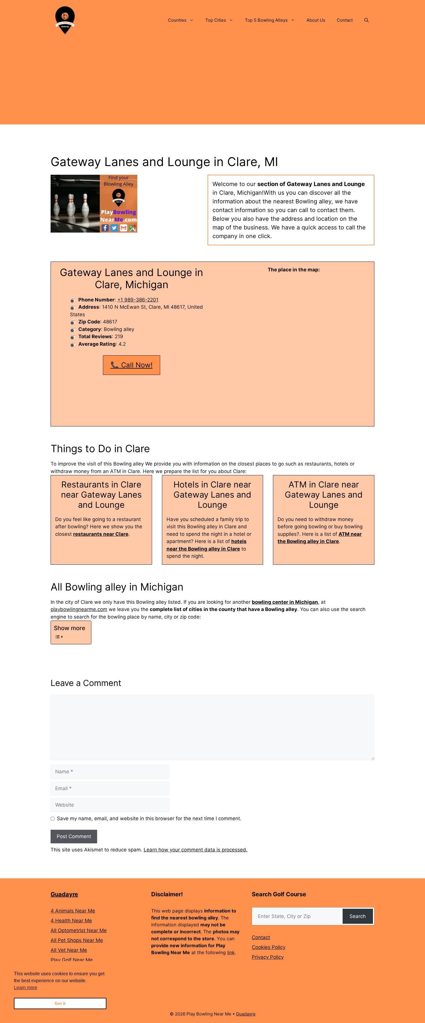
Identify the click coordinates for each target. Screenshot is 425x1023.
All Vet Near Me (69, 950)
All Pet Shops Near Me (77, 940)
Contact (345, 20)
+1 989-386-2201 (137, 300)
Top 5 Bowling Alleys (266, 20)
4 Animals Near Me (73, 911)
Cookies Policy (268, 947)
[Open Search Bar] (366, 20)
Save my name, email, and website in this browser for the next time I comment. (149, 818)
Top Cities (215, 20)
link (231, 952)
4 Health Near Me (71, 920)
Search (358, 916)
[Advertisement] (212, 83)
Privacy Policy (268, 957)
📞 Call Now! (131, 365)
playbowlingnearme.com (79, 609)
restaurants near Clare (100, 534)
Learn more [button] (25, 987)
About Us (315, 20)
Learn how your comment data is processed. (195, 850)
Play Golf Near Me (72, 960)
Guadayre (64, 894)
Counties (177, 20)
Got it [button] (60, 1003)
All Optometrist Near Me (79, 930)
